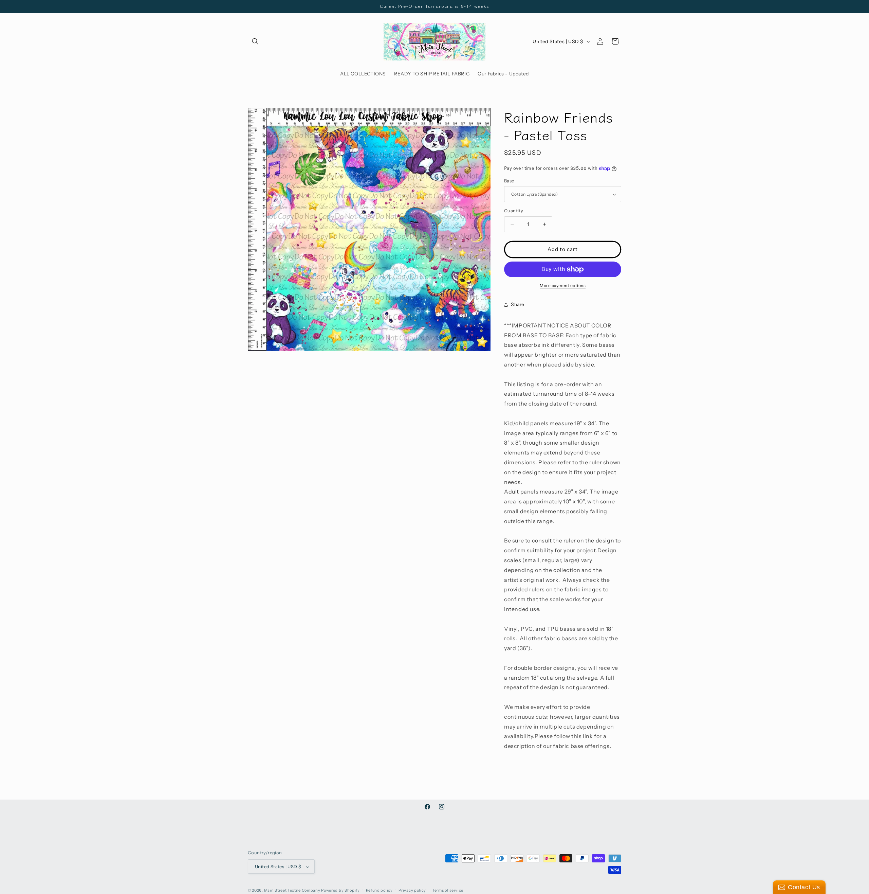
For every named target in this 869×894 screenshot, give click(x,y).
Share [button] (517, 304)
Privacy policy (412, 890)
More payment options (563, 285)
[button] (255, 41)
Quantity (513, 210)
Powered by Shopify (340, 890)
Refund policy (379, 890)
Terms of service (447, 890)
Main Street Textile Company (292, 890)
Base (509, 180)
